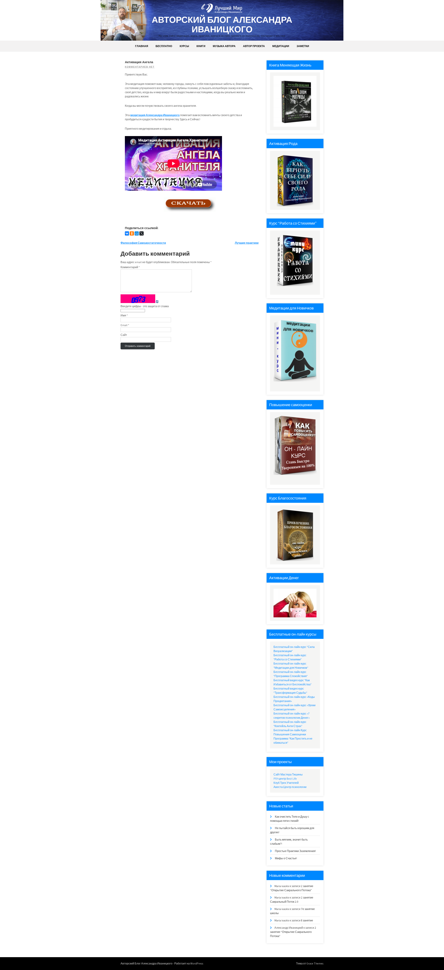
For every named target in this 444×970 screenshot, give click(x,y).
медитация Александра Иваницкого (155, 115)
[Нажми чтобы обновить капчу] (138, 298)
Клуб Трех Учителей (286, 783)
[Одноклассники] (132, 233)
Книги (201, 46)
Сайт (124, 335)
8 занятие (307, 920)
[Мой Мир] (137, 233)
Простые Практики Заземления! (295, 851)
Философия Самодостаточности (143, 243)
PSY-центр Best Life (285, 778)
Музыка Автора (224, 46)
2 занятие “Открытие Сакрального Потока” (293, 932)
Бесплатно (164, 46)
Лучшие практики (247, 243)
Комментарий (130, 267)
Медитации (280, 46)
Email (125, 325)
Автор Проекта (254, 46)
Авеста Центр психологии (290, 787)
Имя (124, 315)
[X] (141, 233)
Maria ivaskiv (281, 886)
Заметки (303, 46)
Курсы (184, 46)
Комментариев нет (140, 66)
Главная (141, 46)
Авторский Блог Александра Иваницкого (222, 24)
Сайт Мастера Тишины (288, 774)
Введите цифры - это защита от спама (145, 306)
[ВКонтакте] (127, 233)
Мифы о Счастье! (286, 858)
